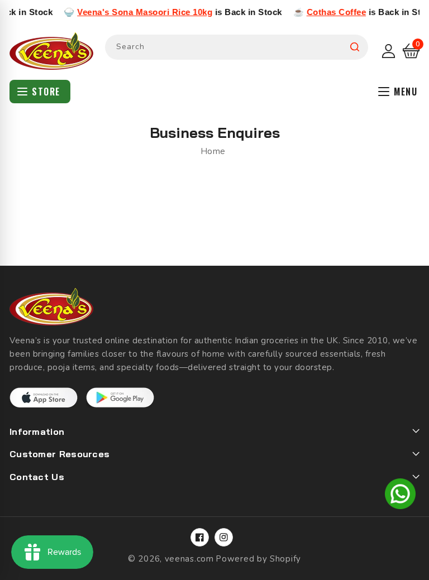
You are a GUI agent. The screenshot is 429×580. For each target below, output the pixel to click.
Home (213, 151)
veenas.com (189, 558)
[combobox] (236, 47)
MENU (405, 91)
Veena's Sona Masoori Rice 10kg (137, 12)
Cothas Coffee (329, 12)
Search (355, 47)
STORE (46, 91)
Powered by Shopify (258, 558)
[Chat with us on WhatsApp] (400, 495)
